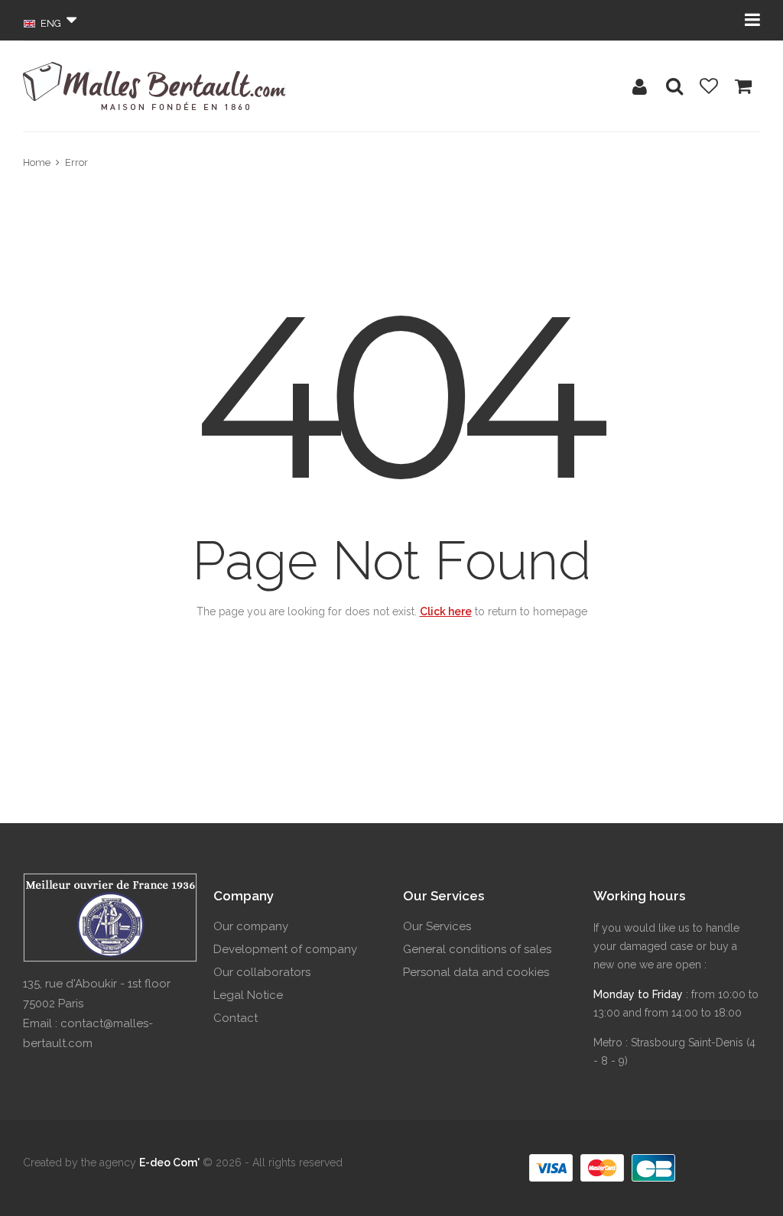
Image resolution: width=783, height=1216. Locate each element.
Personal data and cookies (476, 972)
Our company (250, 926)
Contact (235, 1018)
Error (76, 162)
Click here (446, 611)
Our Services (437, 926)
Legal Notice (248, 995)
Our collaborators (261, 972)
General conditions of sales (477, 949)
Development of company (285, 949)
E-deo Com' (169, 1162)
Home (36, 162)
